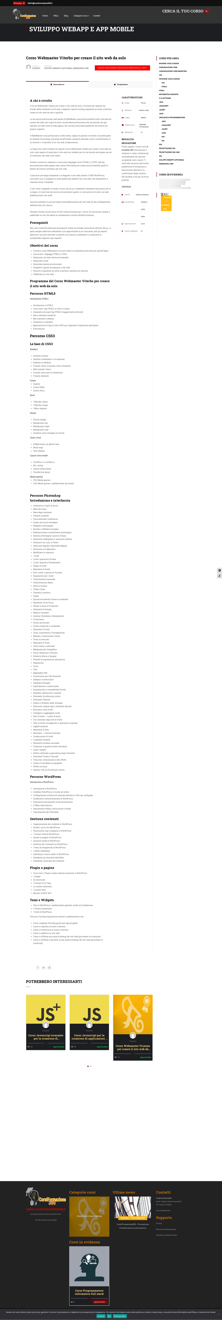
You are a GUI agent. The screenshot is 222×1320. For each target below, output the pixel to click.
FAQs (55, 16)
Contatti (96, 16)
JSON (161, 114)
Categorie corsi (80, 16)
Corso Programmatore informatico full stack (89, 1292)
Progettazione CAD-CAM (169, 152)
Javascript (163, 106)
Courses (40, 45)
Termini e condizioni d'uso (166, 1235)
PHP (163, 137)
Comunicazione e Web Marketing (173, 71)
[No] (219, 1314)
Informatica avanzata (168, 94)
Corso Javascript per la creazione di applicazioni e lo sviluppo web (89, 1037)
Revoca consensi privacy (166, 1229)
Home (45, 16)
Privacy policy (120, 1316)
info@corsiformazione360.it (41, 3)
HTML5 (164, 87)
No (109, 1316)
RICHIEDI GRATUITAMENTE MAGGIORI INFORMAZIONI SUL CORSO (122, 68)
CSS (160, 75)
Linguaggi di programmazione (172, 117)
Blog (66, 16)
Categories (48, 66)
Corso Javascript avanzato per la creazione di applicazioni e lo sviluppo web (45, 1037)
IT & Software (165, 98)
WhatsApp (17, 3)
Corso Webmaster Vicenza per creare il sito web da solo (133, 1047)
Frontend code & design (169, 79)
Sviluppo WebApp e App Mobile (58, 68)
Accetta (101, 1316)
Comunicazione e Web (168, 67)
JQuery (162, 110)
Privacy (159, 1223)
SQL (163, 141)
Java (161, 102)
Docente (35, 66)
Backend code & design (169, 63)
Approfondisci (45, 1009)
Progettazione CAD (167, 148)
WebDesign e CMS (81, 68)
